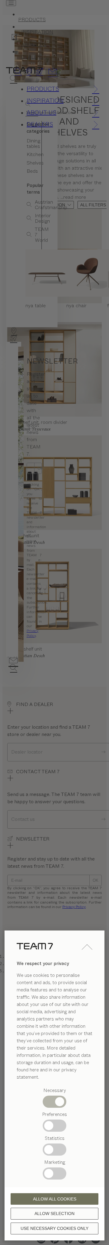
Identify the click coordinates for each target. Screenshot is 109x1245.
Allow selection (54, 1213)
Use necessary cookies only (54, 1228)
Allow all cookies (54, 1199)
